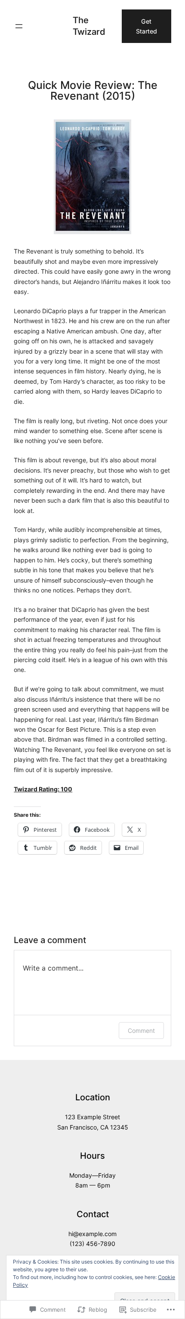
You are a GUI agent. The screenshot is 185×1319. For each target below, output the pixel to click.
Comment (141, 1030)
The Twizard (89, 26)
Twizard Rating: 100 (43, 789)
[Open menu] (19, 26)
